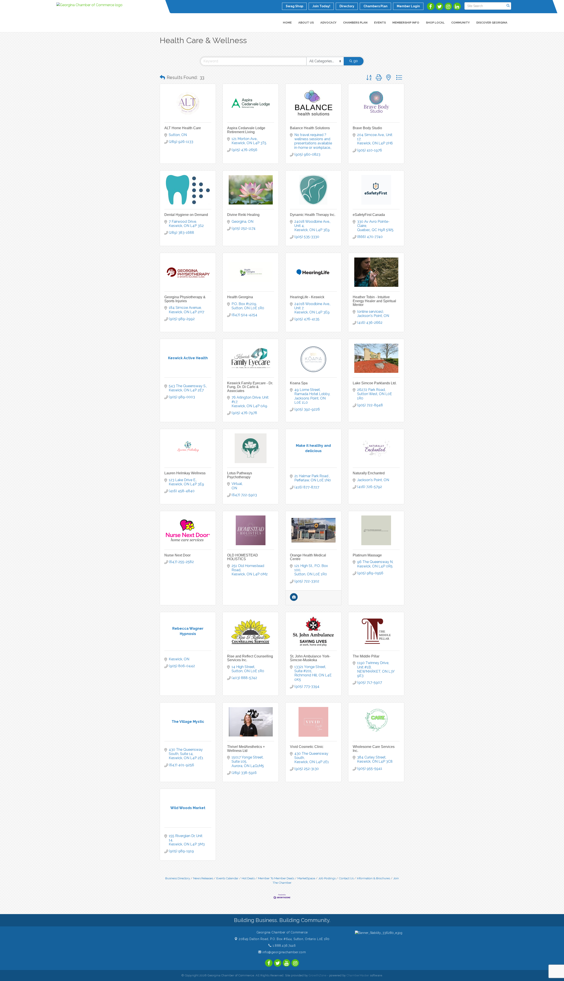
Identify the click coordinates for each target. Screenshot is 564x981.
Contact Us (346, 878)
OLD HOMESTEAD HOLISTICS (242, 557)
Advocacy (328, 22)
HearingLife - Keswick (307, 297)
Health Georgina (240, 297)
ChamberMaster (358, 975)
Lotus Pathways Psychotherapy (239, 475)
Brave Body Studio (367, 128)
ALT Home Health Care (182, 128)
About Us (306, 22)
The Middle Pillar (366, 656)
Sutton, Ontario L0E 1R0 (284, 939)
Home (287, 22)
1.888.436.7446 (284, 945)
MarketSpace (306, 878)
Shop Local (435, 22)
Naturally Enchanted (369, 473)
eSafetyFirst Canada (369, 215)
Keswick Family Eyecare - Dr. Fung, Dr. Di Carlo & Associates (250, 387)
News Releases (203, 878)
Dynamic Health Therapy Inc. (312, 215)
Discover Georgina (491, 22)
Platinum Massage (367, 555)
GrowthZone (317, 975)
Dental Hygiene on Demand (186, 215)
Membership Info (405, 22)
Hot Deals (248, 878)
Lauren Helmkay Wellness (185, 473)
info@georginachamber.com (284, 952)
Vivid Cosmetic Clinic (306, 747)
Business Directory (177, 878)
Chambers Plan (355, 22)
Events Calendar (227, 878)
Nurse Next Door (177, 555)
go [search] (355, 61)
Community (460, 22)
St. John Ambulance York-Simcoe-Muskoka (310, 658)
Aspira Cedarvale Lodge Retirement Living (246, 130)
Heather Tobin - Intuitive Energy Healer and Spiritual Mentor (374, 301)
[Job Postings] (294, 600)
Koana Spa (299, 383)
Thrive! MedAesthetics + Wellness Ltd (246, 749)
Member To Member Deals (276, 878)
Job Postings (327, 878)
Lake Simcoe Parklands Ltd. (375, 383)
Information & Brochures (373, 878)
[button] (162, 77)
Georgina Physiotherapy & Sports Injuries (185, 299)
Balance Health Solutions (310, 128)
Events (380, 22)
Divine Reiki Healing (243, 215)
